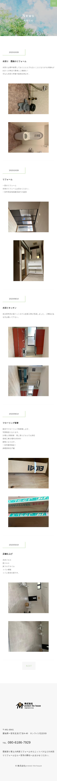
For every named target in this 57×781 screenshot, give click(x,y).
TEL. (17, 743)
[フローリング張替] (28, 486)
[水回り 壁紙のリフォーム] (28, 112)
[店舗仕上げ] (28, 611)
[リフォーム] (28, 230)
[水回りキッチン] (28, 356)
